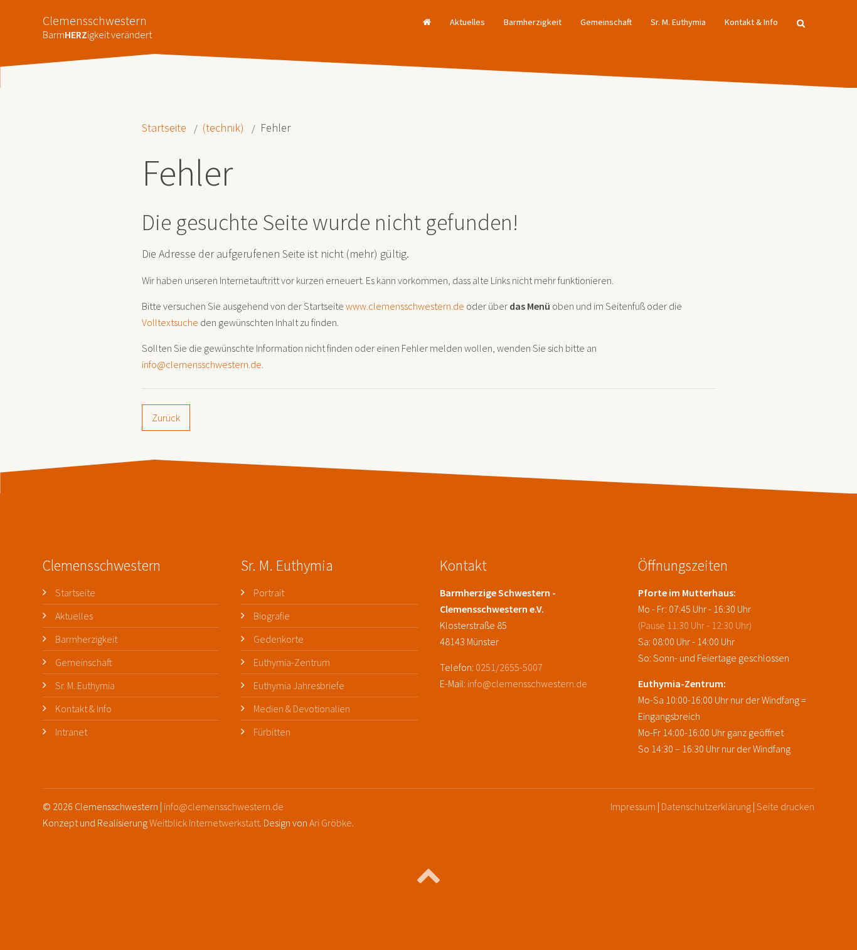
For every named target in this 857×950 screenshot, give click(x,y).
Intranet (71, 732)
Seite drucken (785, 806)
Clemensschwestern (97, 23)
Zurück (166, 417)
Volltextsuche (170, 322)
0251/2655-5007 (509, 667)
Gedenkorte (278, 639)
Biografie (271, 616)
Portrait (268, 592)
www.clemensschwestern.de (405, 306)
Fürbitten (271, 732)
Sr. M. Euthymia (678, 22)
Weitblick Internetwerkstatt (204, 822)
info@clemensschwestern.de (202, 364)
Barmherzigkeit (533, 22)
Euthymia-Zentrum (291, 662)
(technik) (223, 127)
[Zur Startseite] (426, 21)
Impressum (633, 806)
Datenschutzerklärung (706, 806)
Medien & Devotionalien (301, 708)
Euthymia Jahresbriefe (298, 685)
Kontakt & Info (751, 22)
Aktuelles (467, 22)
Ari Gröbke (330, 822)
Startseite (164, 127)
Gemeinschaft (606, 22)
